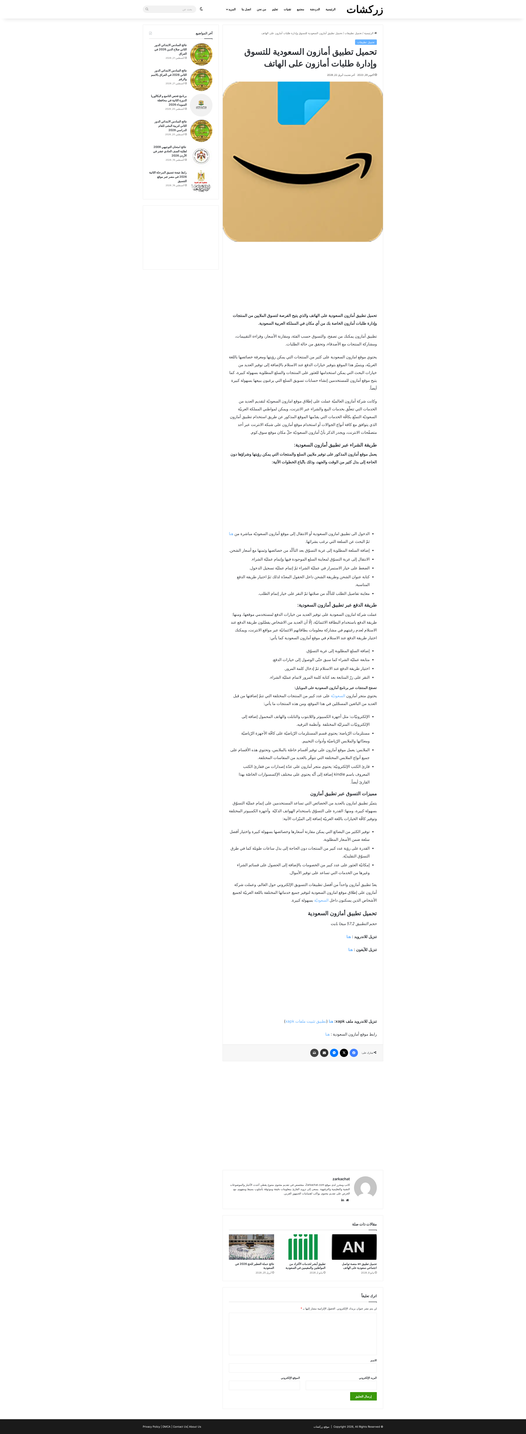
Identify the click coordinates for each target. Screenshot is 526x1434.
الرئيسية (331, 9)
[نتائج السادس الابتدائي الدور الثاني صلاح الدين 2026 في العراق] (201, 54)
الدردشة (315, 9)
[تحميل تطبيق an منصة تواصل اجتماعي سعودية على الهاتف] (354, 1247)
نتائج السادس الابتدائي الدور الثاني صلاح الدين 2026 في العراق (170, 49)
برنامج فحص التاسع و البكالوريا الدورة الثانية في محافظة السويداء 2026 (169, 100)
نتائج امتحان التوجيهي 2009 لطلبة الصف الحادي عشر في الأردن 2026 (170, 151)
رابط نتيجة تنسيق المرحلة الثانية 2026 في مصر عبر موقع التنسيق (168, 177)
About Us (195, 1426)
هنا (231, 533)
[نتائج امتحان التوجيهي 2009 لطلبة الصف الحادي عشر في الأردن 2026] (201, 156)
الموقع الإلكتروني (290, 1377)
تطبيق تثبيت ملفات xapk (305, 1021)
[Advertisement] (303, 277)
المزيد (232, 9)
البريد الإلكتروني (368, 1377)
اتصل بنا (246, 9)
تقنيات (287, 9)
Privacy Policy (151, 1426)
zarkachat (341, 1179)
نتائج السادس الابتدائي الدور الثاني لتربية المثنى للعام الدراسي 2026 (171, 126)
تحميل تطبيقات (353, 33)
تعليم (275, 9)
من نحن (261, 9)
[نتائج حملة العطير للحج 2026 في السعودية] (251, 1247)
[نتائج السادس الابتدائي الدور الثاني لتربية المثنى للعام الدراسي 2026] (201, 130)
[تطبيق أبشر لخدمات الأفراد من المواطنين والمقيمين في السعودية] (302, 1247)
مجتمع (300, 9)
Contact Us (180, 1426)
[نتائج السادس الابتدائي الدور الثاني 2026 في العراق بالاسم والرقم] (201, 79)
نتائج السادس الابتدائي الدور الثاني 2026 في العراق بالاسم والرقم (169, 75)
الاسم (373, 1360)
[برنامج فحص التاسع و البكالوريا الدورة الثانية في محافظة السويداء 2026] (201, 105)
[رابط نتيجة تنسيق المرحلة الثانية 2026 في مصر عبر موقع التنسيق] (201, 181)
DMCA (167, 1426)
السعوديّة (338, 695)
